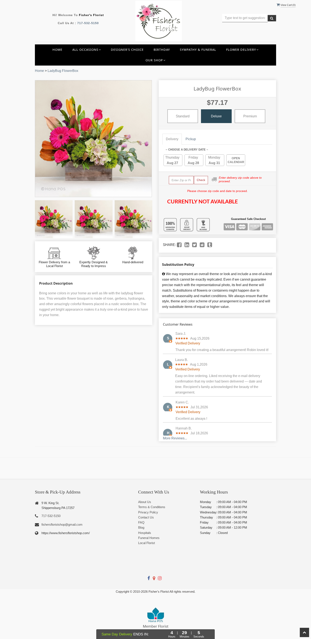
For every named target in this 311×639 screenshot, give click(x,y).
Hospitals (144, 533)
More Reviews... (175, 438)
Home (57, 50)
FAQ (141, 522)
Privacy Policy (148, 512)
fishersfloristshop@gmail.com (62, 524)
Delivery (172, 139)
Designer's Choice (127, 50)
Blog (141, 527)
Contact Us (146, 517)
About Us (144, 502)
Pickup (191, 139)
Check (201, 180)
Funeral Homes (149, 538)
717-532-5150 (88, 23)
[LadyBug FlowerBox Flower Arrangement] (54, 219)
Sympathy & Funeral (198, 50)
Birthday (162, 50)
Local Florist (146, 543)
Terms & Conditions (151, 507)
